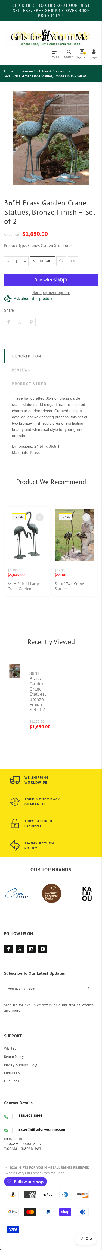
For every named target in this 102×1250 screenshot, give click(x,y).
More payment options (51, 292)
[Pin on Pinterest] (31, 322)
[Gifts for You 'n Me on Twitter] (20, 949)
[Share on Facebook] (8, 322)
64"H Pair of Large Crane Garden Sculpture (24, 586)
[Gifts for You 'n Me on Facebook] (8, 949)
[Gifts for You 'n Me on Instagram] (31, 949)
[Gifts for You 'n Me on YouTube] (42, 949)
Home (8, 71)
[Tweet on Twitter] (20, 322)
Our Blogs (11, 1081)
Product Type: (15, 245)
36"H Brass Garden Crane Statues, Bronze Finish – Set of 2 (46, 76)
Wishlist (10, 1048)
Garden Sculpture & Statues (43, 71)
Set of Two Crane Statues (69, 586)
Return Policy (14, 1056)
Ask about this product (33, 298)
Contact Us (12, 1073)
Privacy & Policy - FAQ (20, 1064)
